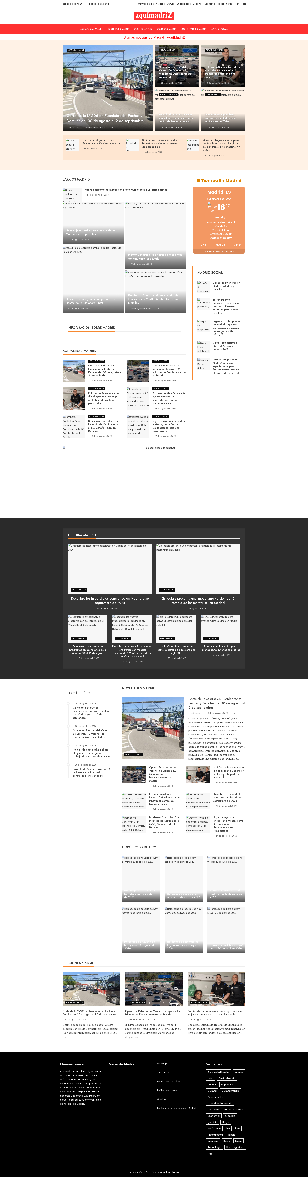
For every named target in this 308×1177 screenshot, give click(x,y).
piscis (231, 1134)
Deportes (198, 3)
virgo (211, 1153)
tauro (238, 1141)
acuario (239, 1072)
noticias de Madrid (74, 1103)
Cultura (171, 3)
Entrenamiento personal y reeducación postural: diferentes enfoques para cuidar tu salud (226, 306)
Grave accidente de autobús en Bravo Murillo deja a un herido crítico (126, 190)
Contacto (162, 1099)
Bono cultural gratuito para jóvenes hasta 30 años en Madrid (101, 141)
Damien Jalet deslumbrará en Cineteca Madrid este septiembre (90, 232)
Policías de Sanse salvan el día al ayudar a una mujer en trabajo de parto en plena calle (103, 398)
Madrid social (219, 29)
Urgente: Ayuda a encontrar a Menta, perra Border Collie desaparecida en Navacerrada (168, 426)
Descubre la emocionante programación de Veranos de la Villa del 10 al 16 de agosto (88, 650)
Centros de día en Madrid (151, 3)
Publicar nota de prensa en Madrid (176, 1108)
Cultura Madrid (166, 29)
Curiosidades (184, 3)
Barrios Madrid (143, 29)
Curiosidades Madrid (193, 29)
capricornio (228, 1084)
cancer (212, 1084)
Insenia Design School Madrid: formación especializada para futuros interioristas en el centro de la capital (226, 366)
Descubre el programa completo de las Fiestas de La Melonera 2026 (91, 301)
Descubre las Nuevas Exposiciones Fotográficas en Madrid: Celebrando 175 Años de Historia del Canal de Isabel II (132, 651)
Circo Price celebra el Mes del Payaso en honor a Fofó (225, 346)
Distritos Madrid (118, 29)
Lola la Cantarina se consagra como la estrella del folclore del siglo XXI (176, 650)
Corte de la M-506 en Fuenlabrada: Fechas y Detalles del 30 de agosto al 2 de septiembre (105, 370)
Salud (229, 3)
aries (211, 1078)
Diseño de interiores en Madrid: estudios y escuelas (226, 286)
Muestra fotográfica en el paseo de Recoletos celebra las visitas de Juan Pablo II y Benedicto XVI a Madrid (222, 145)
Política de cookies (167, 1090)
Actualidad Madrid (92, 29)
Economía (210, 3)
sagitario (213, 1141)
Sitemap (162, 1063)
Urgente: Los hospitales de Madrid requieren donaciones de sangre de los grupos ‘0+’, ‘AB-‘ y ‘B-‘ (226, 327)
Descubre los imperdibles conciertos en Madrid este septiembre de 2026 (110, 600)
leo (228, 1128)
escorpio (230, 1116)
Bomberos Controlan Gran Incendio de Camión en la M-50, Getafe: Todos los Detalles (153, 299)
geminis (212, 1122)
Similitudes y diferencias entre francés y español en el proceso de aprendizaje (160, 143)
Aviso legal (163, 1072)
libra (237, 1128)
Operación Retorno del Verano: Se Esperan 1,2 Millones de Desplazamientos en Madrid (169, 370)
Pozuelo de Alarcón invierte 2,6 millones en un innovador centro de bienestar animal (168, 398)
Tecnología (240, 3)
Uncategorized (235, 1147)
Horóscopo (214, 1128)
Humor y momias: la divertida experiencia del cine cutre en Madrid (155, 257)
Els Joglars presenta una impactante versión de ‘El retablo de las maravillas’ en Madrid (198, 600)
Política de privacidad (169, 1081)
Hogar (221, 3)
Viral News (157, 1172)
